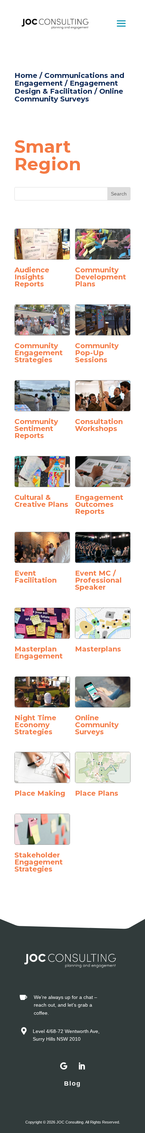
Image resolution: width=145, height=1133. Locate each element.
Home (25, 75)
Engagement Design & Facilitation (66, 87)
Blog (72, 1083)
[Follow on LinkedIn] (81, 1066)
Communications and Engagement (69, 79)
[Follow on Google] (63, 1066)
